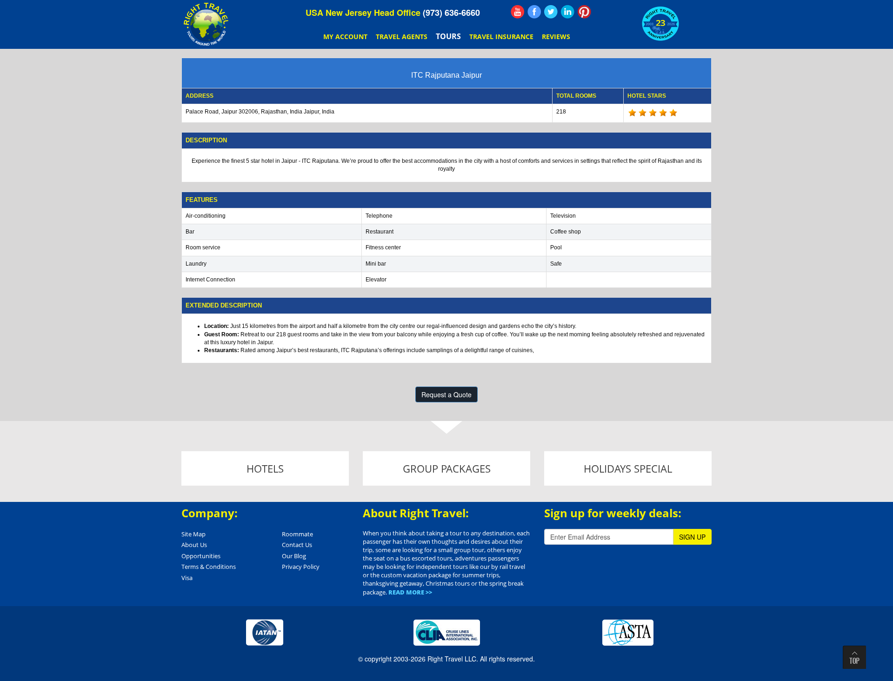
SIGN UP (692, 536)
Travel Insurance (501, 36)
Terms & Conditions (208, 566)
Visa (187, 578)
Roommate (297, 534)
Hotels (265, 468)
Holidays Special (628, 468)
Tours (448, 36)
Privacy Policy (301, 566)
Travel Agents (401, 36)
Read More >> (410, 592)
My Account (345, 36)
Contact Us (297, 545)
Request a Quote (446, 394)
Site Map (193, 534)
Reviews (556, 36)
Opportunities (200, 556)
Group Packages (447, 468)
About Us (194, 545)
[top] (854, 657)
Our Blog (294, 556)
